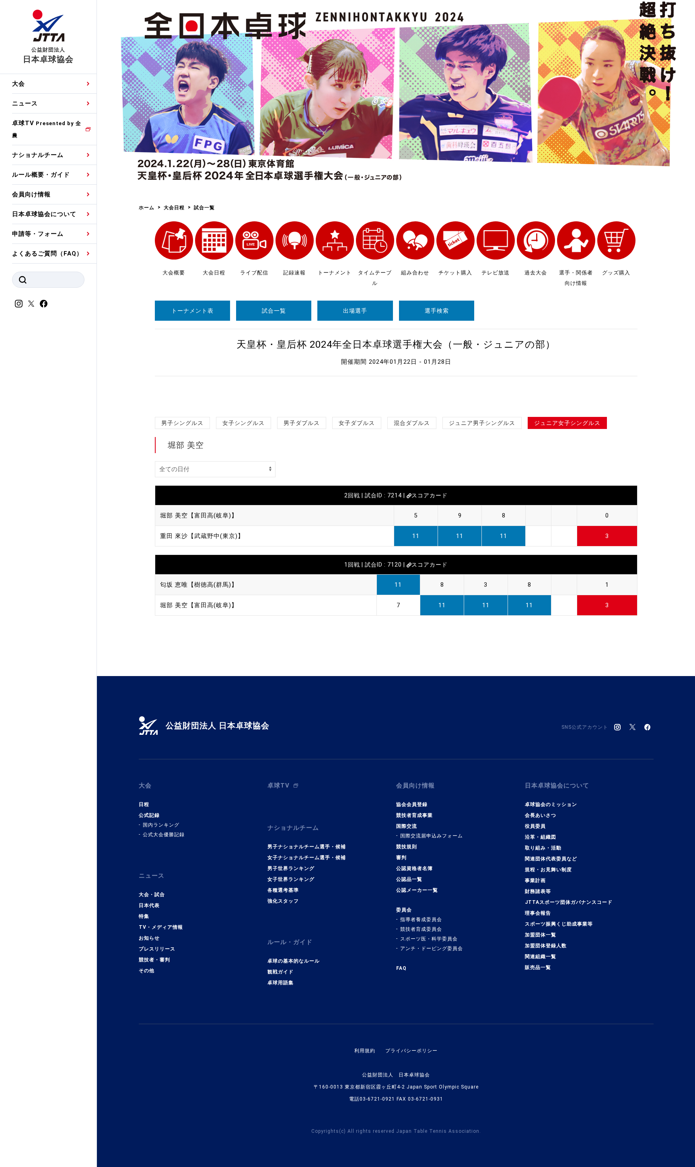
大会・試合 (152, 894)
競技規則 (406, 846)
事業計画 (535, 880)
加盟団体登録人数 (546, 945)
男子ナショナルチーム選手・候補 (306, 846)
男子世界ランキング (291, 868)
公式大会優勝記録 (164, 834)
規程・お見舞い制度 (548, 869)
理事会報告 (538, 913)
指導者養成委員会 (421, 919)
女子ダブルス (357, 423)
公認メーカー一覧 (417, 890)
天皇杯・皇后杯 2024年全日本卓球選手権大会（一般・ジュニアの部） (395, 344)
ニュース (25, 103)
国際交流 (406, 826)
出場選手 (355, 310)
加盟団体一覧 (540, 935)
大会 (18, 83)
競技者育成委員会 (421, 929)
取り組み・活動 (543, 848)
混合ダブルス (412, 423)
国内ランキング (161, 825)
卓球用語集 (280, 983)
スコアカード (429, 495)
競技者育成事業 (414, 815)
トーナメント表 (192, 310)
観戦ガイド (280, 972)
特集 (144, 916)
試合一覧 (274, 310)
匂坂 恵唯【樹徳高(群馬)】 (199, 584)
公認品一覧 (409, 879)
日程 (144, 804)
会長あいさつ (540, 815)
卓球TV (46, 129)
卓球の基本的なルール (293, 961)
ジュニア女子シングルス (567, 423)
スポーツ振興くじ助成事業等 (559, 924)
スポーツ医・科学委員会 (429, 939)
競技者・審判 (154, 960)
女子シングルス (243, 423)
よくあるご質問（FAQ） (47, 253)
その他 (146, 970)
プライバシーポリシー (411, 1051)
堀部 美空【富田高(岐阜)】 (199, 515)
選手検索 (437, 310)
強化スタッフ (283, 901)
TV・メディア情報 (161, 927)
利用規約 (364, 1051)
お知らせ (149, 938)
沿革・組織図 (540, 837)
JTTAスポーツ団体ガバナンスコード (569, 902)
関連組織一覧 (540, 956)
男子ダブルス (302, 423)
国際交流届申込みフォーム (431, 836)
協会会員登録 (412, 804)
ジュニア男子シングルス (482, 423)
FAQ (401, 968)
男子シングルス (182, 423)
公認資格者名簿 (414, 868)
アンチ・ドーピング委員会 (431, 948)
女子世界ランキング (291, 879)
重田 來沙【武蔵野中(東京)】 (202, 536)
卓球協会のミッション (551, 804)
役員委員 (535, 826)
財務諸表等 (538, 891)
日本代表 (149, 905)
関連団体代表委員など (551, 859)
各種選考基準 (283, 890)
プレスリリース (157, 949)
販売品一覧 (538, 967)
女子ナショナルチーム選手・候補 (306, 857)
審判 (401, 857)
